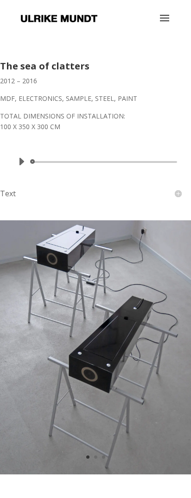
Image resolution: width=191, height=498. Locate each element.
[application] (95, 162)
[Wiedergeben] (21, 161)
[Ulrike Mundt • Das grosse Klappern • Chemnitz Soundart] (95, 474)
